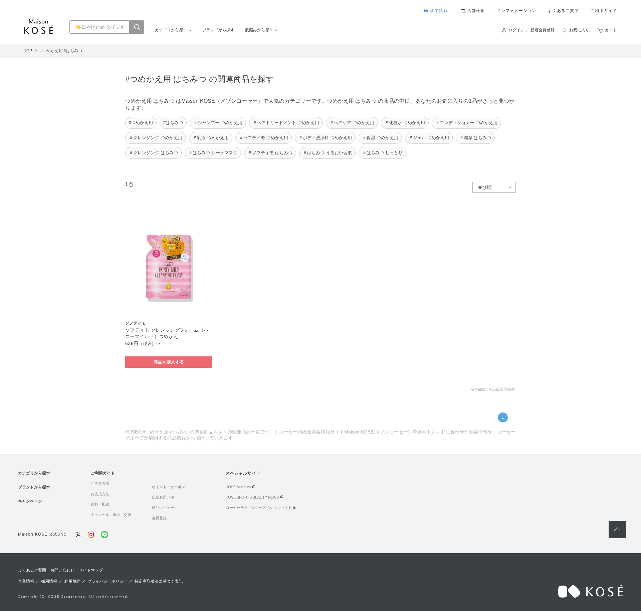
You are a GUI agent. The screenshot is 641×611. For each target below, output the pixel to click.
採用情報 (49, 581)
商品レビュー (163, 508)
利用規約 (72, 581)
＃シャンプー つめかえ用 (217, 122)
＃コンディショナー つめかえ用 (466, 122)
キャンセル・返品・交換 (111, 515)
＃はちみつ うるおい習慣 (327, 152)
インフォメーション (517, 10)
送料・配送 (100, 504)
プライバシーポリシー (107, 581)
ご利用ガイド (604, 10)
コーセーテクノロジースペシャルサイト (259, 508)
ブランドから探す (218, 30)
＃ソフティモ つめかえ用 (263, 137)
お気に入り (579, 30)
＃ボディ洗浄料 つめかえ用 (325, 137)
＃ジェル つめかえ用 (429, 137)
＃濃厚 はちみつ (475, 137)
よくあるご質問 (563, 10)
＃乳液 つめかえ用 (211, 137)
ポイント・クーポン (168, 487)
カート (611, 30)
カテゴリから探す (171, 30)
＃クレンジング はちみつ (153, 152)
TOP (28, 50)
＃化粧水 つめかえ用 (405, 122)
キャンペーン (30, 501)
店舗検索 (476, 10)
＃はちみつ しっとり (382, 152)
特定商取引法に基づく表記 (159, 581)
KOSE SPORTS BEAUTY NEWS (252, 497)
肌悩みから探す (259, 30)
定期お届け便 (163, 497)
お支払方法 (100, 494)
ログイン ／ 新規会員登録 (531, 30)
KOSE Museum (238, 487)
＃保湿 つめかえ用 (380, 137)
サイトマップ (91, 570)
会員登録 (159, 518)
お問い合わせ (62, 570)
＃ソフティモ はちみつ (270, 152)
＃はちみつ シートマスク (212, 152)
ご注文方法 (100, 484)
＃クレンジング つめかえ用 (155, 137)
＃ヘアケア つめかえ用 (352, 122)
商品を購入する (169, 361)
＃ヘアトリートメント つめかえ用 (286, 122)
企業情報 (439, 10)
